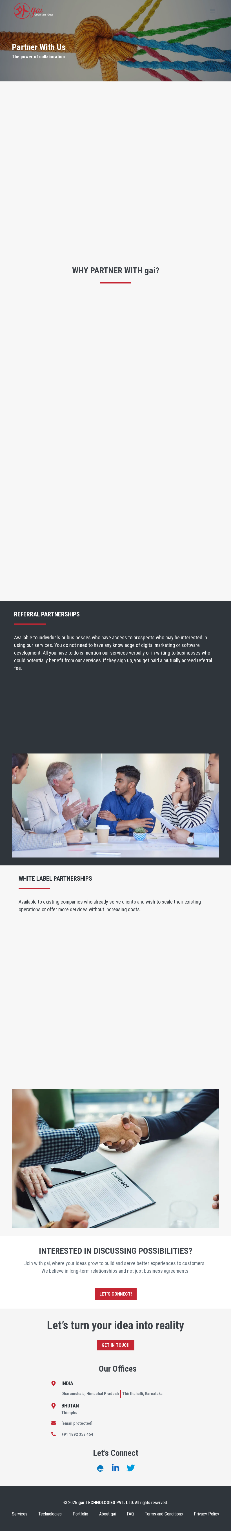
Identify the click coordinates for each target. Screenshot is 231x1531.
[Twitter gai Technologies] (130, 1468)
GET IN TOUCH (116, 1345)
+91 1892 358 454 (77, 1434)
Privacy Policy (206, 1514)
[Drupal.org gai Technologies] (100, 1468)
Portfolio (80, 1514)
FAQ (130, 1514)
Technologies (50, 1514)
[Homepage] (33, 10)
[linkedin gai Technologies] (115, 1468)
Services (19, 1514)
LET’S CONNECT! (115, 1294)
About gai (107, 1514)
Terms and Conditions (164, 1514)
